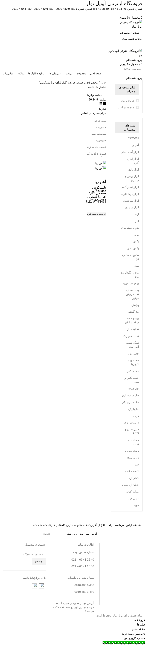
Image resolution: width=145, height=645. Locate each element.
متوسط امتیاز (98, 133)
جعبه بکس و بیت (131, 379)
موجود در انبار (126, 107)
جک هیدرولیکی (130, 402)
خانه (103, 82)
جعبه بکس (133, 371)
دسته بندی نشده (133, 442)
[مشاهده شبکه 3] (104, 104)
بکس (136, 241)
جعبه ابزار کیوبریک (133, 362)
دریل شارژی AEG (131, 431)
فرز (136, 464)
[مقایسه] (101, 174)
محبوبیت (101, 127)
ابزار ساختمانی (130, 200)
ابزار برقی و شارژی (132, 178)
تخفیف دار (133, 329)
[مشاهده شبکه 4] (100, 104)
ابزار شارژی (132, 207)
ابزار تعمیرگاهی (130, 187)
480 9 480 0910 (65, 8)
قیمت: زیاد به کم (96, 153)
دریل (136, 415)
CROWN (133, 138)
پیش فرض (100, 120)
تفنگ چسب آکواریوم (132, 344)
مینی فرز (133, 498)
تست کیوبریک (131, 336)
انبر (137, 221)
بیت (136, 265)
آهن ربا (135, 145)
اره (137, 214)
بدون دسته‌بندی (130, 227)
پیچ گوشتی (132, 311)
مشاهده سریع (101, 220)
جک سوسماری (130, 395)
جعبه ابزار (133, 353)
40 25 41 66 (118, 8)
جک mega (133, 388)
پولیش (135, 304)
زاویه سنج (133, 457)
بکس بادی (133, 248)
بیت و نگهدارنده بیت (130, 274)
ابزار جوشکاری (130, 193)
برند (136, 234)
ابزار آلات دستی (130, 152)
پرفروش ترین (131, 283)
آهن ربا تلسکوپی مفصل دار (98, 187)
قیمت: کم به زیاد (96, 146)
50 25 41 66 (101, 8)
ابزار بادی (133, 169)
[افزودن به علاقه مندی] (101, 207)
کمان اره (134, 478)
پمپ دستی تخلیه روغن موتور (132, 294)
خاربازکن (133, 408)
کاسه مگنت (132, 471)
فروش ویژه (127, 100)
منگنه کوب (132, 491)
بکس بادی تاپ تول (130, 257)
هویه (136, 505)
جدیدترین (101, 140)
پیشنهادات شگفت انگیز (131, 320)
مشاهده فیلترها (95, 95)
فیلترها (102, 109)
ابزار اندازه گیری (133, 160)
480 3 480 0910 (21, 8)
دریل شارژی (131, 422)
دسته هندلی (132, 450)
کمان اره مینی (130, 484)
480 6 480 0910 (43, 8)
